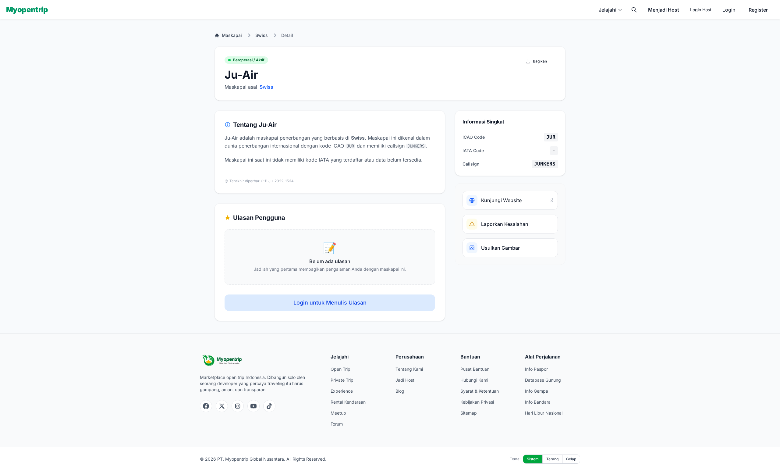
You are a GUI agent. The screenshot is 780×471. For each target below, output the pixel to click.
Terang (552, 459)
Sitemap (468, 413)
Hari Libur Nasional (543, 413)
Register (758, 10)
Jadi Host (404, 380)
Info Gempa (536, 391)
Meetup (338, 413)
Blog (399, 391)
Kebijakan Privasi (477, 402)
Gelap (571, 459)
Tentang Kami (409, 369)
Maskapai (232, 35)
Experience (342, 391)
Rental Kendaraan (348, 402)
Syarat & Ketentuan (479, 391)
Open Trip (340, 369)
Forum (337, 423)
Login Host (700, 9)
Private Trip (342, 380)
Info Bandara (538, 402)
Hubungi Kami (474, 380)
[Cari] (634, 9)
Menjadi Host (663, 10)
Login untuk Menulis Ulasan (330, 302)
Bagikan (540, 61)
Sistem (533, 459)
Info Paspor (536, 369)
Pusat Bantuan (474, 369)
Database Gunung (543, 380)
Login (728, 10)
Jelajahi (607, 10)
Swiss (261, 35)
